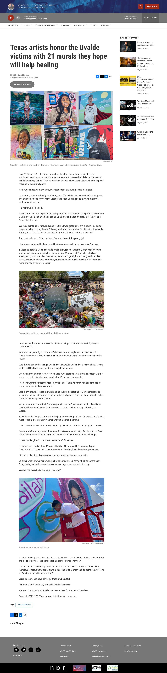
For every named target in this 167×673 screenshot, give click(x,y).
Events (94, 25)
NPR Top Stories (24, 605)
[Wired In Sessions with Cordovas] (128, 136)
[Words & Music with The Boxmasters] (128, 105)
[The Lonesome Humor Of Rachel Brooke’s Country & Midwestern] (128, 62)
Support (65, 25)
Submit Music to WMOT (101, 657)
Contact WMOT (66, 646)
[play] (11, 17)
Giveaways (105, 25)
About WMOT (65, 657)
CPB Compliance (130, 651)
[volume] (18, 18)
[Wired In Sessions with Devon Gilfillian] (128, 46)
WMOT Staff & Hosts (68, 651)
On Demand (79, 25)
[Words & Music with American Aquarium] (128, 120)
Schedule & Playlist (45, 25)
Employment (97, 646)
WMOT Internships (99, 651)
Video (27, 25)
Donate (153, 6)
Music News (13, 25)
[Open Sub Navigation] (21, 25)
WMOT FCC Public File (132, 646)
